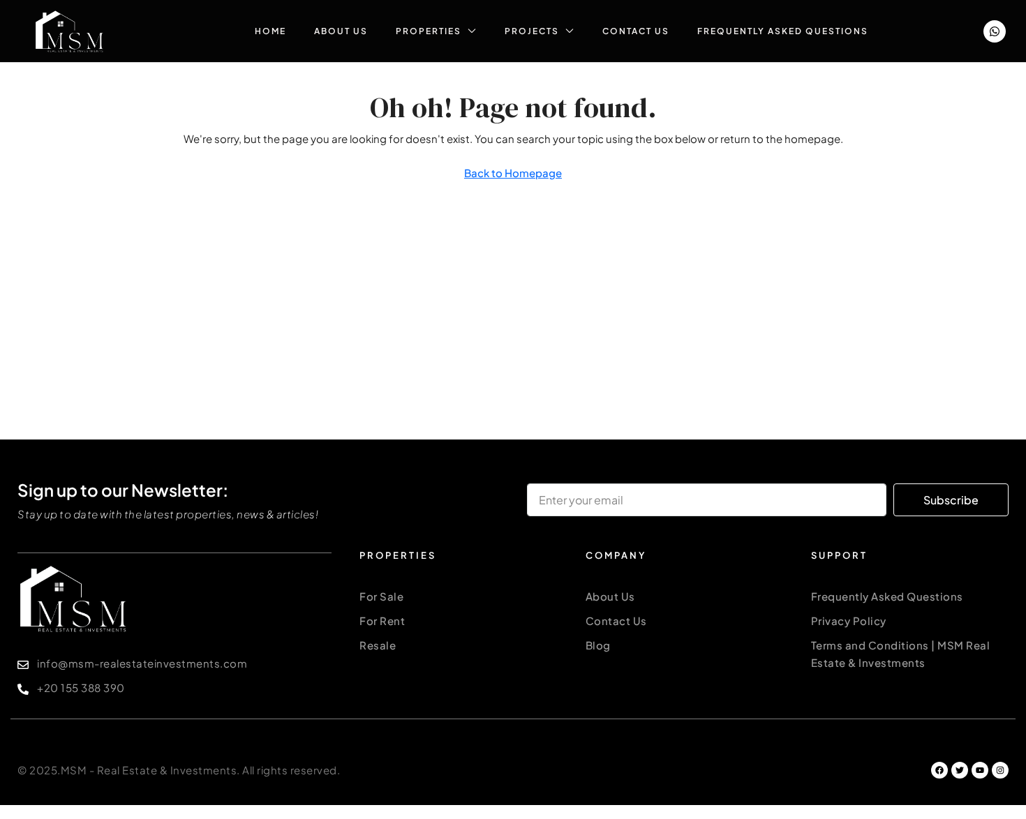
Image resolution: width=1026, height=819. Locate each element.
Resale (377, 645)
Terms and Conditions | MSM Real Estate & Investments (900, 653)
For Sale (381, 596)
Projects (532, 31)
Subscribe (951, 500)
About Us (341, 31)
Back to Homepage (513, 172)
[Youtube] (980, 770)
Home (270, 31)
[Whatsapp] (994, 31)
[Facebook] (939, 770)
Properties (428, 31)
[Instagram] (1000, 770)
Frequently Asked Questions (782, 31)
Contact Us (635, 31)
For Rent (382, 620)
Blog (598, 645)
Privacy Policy (848, 620)
